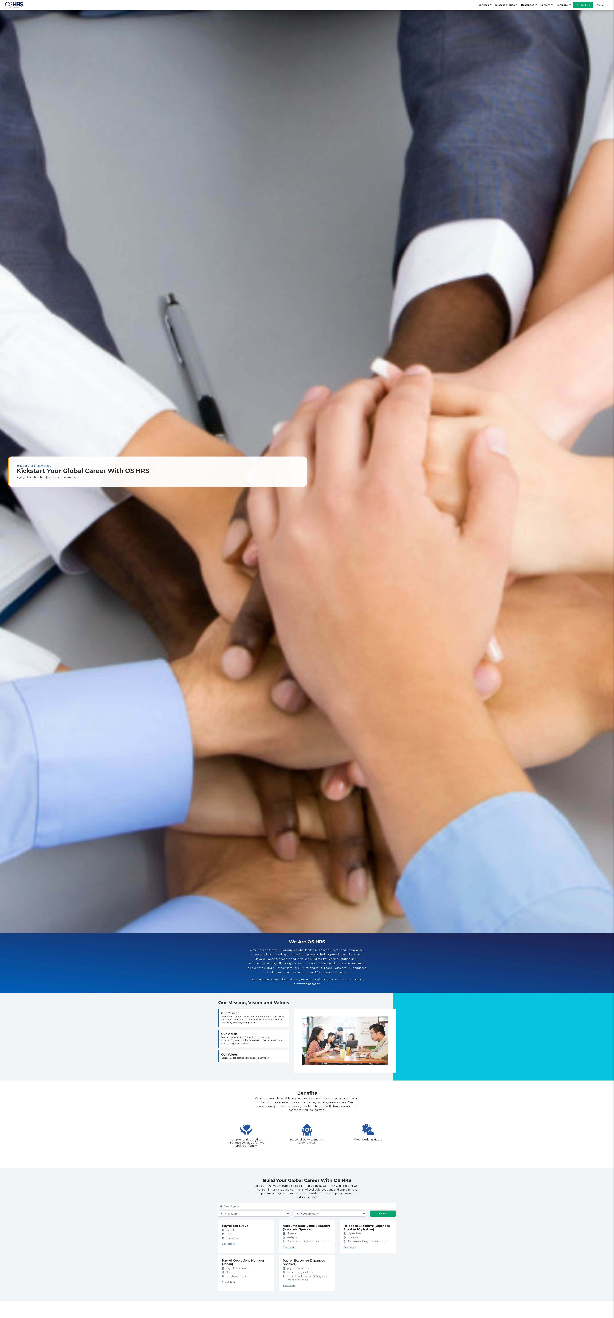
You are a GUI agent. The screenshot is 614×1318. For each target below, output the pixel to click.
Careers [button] (546, 5)
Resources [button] (528, 5)
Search (383, 1213)
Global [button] (601, 5)
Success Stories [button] (505, 5)
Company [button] (562, 5)
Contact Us (583, 5)
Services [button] (484, 5)
